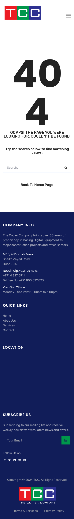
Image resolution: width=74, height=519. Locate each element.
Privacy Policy (54, 511)
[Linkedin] (14, 460)
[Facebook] (5, 460)
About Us (9, 320)
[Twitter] (9, 460)
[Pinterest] (19, 460)
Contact (8, 330)
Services (9, 325)
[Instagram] (24, 460)
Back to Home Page (37, 185)
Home (7, 315)
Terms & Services (26, 511)
